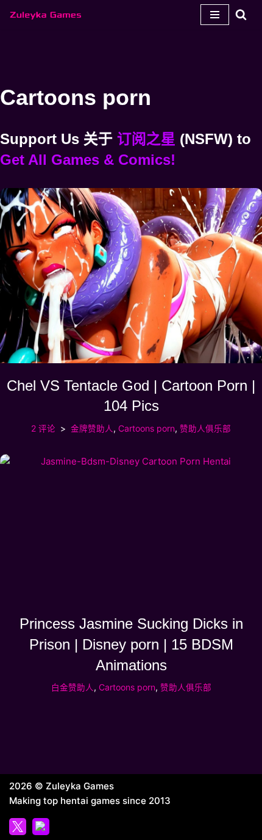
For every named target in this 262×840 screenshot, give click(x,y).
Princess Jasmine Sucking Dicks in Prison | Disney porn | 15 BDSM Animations (131, 644)
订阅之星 (146, 139)
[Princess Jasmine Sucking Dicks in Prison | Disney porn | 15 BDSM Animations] (131, 528)
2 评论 (43, 428)
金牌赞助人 (92, 428)
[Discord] (40, 826)
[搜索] (241, 14)
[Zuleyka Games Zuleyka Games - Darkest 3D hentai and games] (45, 15)
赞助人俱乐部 (205, 428)
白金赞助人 (72, 687)
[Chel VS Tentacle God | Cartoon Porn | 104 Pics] (131, 275)
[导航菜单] (214, 14)
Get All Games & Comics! (87, 159)
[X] (17, 826)
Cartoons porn (146, 428)
